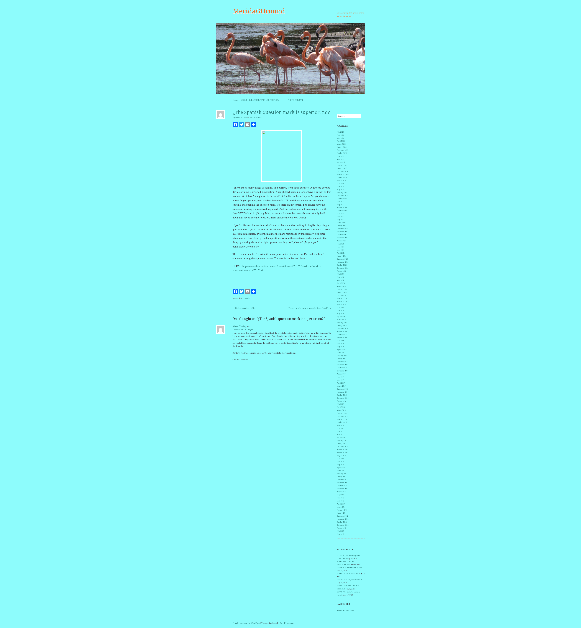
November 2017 (342, 364)
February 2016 (342, 413)
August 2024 (341, 180)
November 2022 (342, 207)
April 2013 (341, 504)
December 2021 (342, 228)
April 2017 (341, 383)
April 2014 (341, 467)
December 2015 (342, 416)
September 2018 (342, 337)
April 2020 (341, 283)
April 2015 (341, 437)
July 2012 (340, 531)
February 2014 (342, 473)
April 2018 (341, 349)
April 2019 (341, 316)
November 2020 (342, 262)
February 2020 (342, 289)
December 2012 (342, 516)
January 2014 (341, 476)
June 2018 (340, 343)
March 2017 (341, 386)
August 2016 (341, 401)
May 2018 (340, 346)
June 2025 (340, 156)
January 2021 (341, 256)
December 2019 (342, 295)
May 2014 (340, 464)
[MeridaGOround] (290, 58)
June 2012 (340, 534)
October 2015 (342, 422)
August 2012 (341, 528)
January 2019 (341, 325)
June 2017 (340, 377)
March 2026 (341, 144)
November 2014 (342, 449)
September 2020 (342, 268)
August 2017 (341, 374)
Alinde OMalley (239, 326)
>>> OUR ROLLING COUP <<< (349, 567)
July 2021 (340, 243)
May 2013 (340, 500)
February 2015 (342, 440)
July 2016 (340, 404)
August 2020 (341, 271)
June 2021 (340, 247)
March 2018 (341, 352)
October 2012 (342, 522)
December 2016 (342, 389)
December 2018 (342, 328)
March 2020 (341, 286)
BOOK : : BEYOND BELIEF (347, 573)
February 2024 (342, 192)
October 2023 (342, 198)
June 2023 (340, 201)
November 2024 (342, 174)
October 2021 (342, 234)
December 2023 (342, 195)
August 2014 (341, 455)
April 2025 (341, 162)
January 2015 (341, 443)
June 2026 (340, 135)
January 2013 (341, 513)
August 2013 (341, 491)
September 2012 (342, 525)
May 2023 (340, 204)
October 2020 (342, 265)
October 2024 (342, 177)
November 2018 (342, 331)
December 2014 (342, 446)
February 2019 (342, 322)
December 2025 (342, 150)
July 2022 (340, 213)
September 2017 (342, 370)
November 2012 (342, 519)
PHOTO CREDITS (295, 100)
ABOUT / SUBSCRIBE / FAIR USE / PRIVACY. (263, 100)
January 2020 (341, 292)
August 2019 (341, 304)
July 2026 (340, 132)
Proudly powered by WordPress (246, 622)
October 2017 (342, 367)
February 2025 (342, 165)
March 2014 (341, 470)
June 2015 (340, 431)
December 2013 (342, 479)
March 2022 (341, 222)
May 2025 (340, 159)
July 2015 (340, 428)
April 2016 (341, 407)
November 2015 (342, 419)
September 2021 (342, 237)
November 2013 (342, 482)
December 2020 (342, 259)
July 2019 (340, 307)
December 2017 (342, 361)
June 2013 (340, 497)
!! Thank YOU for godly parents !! (349, 579)
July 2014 (340, 458)
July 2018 (340, 340)
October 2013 (342, 485)
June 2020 (340, 277)
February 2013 (342, 510)
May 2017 (340, 380)
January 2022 (341, 225)
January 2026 (341, 147)
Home (235, 100)
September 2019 (342, 301)
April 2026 (341, 141)
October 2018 (342, 334)
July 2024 (340, 183)
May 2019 (340, 313)
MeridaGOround (259, 11)
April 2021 (341, 253)
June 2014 (340, 461)
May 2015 (340, 434)
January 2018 (341, 358)
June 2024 (340, 186)
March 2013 (341, 507)
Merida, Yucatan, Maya (345, 610)
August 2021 (341, 240)
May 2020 (340, 280)
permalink (246, 298)
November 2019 (342, 298)
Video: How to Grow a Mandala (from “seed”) (309, 307)
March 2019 (341, 319)
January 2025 (341, 168)
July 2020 (340, 274)
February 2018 (342, 355)
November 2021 (342, 231)
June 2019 (340, 310)
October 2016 (342, 395)
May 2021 (340, 250)
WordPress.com (286, 622)
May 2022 (340, 219)
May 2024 (340, 189)
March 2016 (341, 410)
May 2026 (340, 138)
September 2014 (342, 452)
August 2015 (341, 425)
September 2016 (342, 398)
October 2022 (342, 210)
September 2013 (342, 488)
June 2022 (340, 216)
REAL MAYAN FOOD (244, 307)
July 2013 (340, 494)
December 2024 (342, 171)
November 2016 (342, 392)
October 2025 (342, 153)
